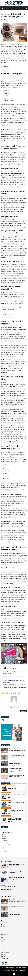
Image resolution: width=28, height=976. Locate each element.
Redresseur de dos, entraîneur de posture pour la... (16, 787)
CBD (3, 830)
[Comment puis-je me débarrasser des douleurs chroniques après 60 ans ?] (4, 750)
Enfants (4, 834)
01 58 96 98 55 (4, 926)
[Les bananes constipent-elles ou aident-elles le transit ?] (4, 777)
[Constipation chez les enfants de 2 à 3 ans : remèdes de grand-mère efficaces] (4, 757)
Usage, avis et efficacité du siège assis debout (14, 684)
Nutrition (4, 849)
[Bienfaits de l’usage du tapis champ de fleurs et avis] (4, 872)
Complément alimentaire (7, 832)
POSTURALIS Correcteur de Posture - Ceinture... (16, 795)
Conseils (5, 840)
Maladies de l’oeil (6, 844)
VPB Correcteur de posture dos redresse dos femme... (15, 811)
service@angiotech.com (6, 922)
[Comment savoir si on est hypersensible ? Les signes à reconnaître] (4, 770)
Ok (14, 973)
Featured (4, 836)
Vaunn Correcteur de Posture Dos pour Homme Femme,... (16, 803)
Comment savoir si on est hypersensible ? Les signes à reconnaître (15, 770)
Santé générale (5, 851)
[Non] (26, 971)
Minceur (4, 846)
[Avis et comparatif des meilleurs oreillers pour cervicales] (4, 879)
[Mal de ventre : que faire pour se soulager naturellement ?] (4, 763)
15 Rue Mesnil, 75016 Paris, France (9, 886)
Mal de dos (4, 838)
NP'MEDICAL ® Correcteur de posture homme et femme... (15, 819)
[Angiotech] (14, 3)
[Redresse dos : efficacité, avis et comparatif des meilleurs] (4, 866)
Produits (5, 842)
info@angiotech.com (17, 922)
